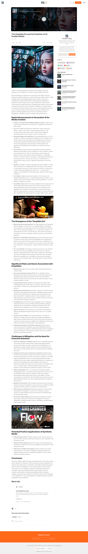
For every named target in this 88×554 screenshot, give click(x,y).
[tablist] (17, 517)
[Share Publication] (73, 2)
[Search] (70, 2)
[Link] (10, 118)
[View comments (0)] (74, 16)
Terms (53, 545)
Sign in (84, 2)
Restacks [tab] (19, 517)
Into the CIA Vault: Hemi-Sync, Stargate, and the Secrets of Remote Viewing (68, 108)
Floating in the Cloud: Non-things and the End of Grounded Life (69, 91)
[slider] (43, 29)
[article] (67, 75)
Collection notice (58, 545)
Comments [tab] (14, 517)
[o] (59, 76)
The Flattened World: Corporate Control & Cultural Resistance (69, 97)
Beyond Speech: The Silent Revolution (68, 86)
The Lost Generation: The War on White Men (69, 80)
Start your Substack (41, 548)
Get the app (49, 548)
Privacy (49, 545)
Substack (38, 551)
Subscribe (78, 2)
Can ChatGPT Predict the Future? (69, 102)
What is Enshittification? (67, 74)
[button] (35, 19)
